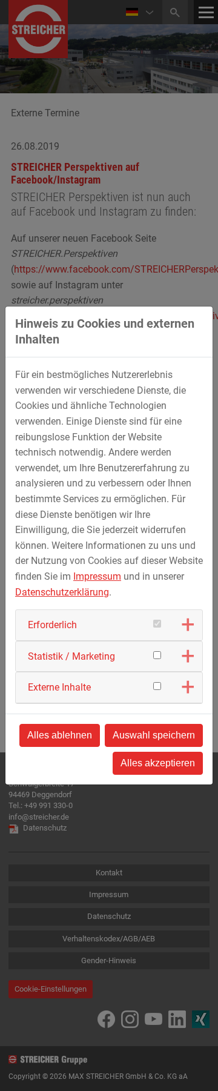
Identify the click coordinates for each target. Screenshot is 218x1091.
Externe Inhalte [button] (59, 687)
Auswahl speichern (154, 735)
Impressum (97, 576)
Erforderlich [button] (52, 625)
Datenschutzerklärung (62, 592)
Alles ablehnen (59, 735)
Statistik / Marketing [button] (71, 656)
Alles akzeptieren (158, 763)
